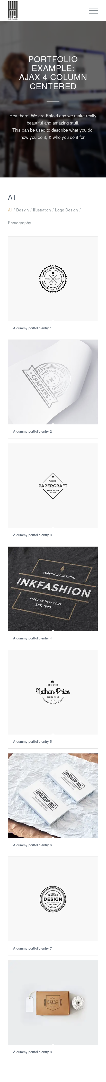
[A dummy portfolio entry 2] (53, 382)
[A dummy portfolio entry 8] (53, 1002)
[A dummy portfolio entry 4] (53, 589)
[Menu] (91, 10)
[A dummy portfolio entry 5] (53, 692)
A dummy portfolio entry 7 (32, 948)
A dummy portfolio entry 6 (32, 844)
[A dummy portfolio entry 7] (53, 899)
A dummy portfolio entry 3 (32, 534)
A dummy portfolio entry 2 (32, 431)
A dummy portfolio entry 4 (32, 638)
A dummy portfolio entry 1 (32, 327)
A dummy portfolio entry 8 (32, 1051)
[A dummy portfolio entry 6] (53, 795)
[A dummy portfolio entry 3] (53, 485)
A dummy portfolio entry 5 (32, 741)
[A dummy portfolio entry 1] (53, 278)
